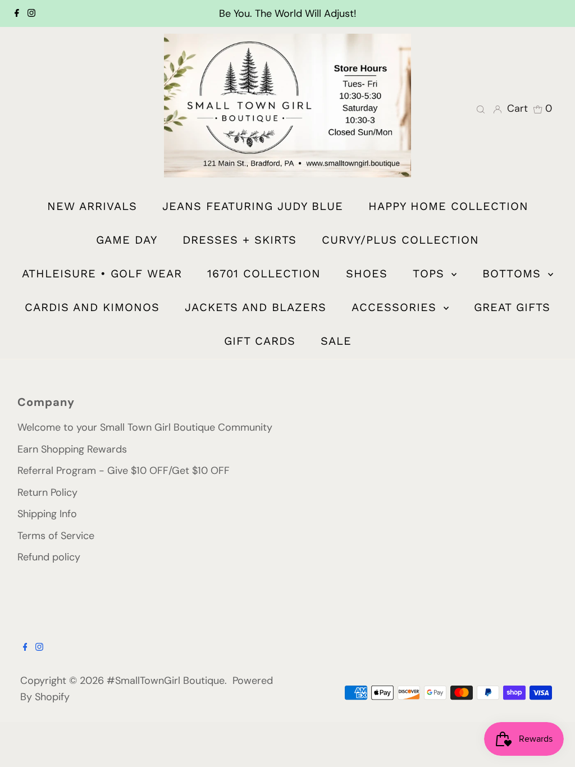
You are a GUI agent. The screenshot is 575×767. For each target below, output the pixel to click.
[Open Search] (480, 108)
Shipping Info (47, 514)
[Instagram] (31, 13)
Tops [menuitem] (431, 273)
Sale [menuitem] (336, 341)
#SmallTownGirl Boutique (166, 680)
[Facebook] (17, 13)
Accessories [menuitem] (396, 307)
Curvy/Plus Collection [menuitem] (400, 239)
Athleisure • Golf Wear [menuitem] (102, 273)
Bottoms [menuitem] (513, 273)
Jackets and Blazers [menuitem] (255, 307)
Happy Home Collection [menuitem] (448, 206)
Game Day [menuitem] (126, 239)
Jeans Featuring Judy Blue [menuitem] (252, 206)
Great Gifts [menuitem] (512, 307)
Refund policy (48, 557)
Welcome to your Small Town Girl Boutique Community (144, 427)
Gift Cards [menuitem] (259, 341)
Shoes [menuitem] (366, 273)
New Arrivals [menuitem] (92, 206)
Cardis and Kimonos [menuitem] (92, 307)
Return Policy (47, 492)
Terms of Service (55, 535)
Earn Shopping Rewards (72, 449)
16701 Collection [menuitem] (264, 273)
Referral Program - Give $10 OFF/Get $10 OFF (123, 470)
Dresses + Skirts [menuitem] (239, 239)
